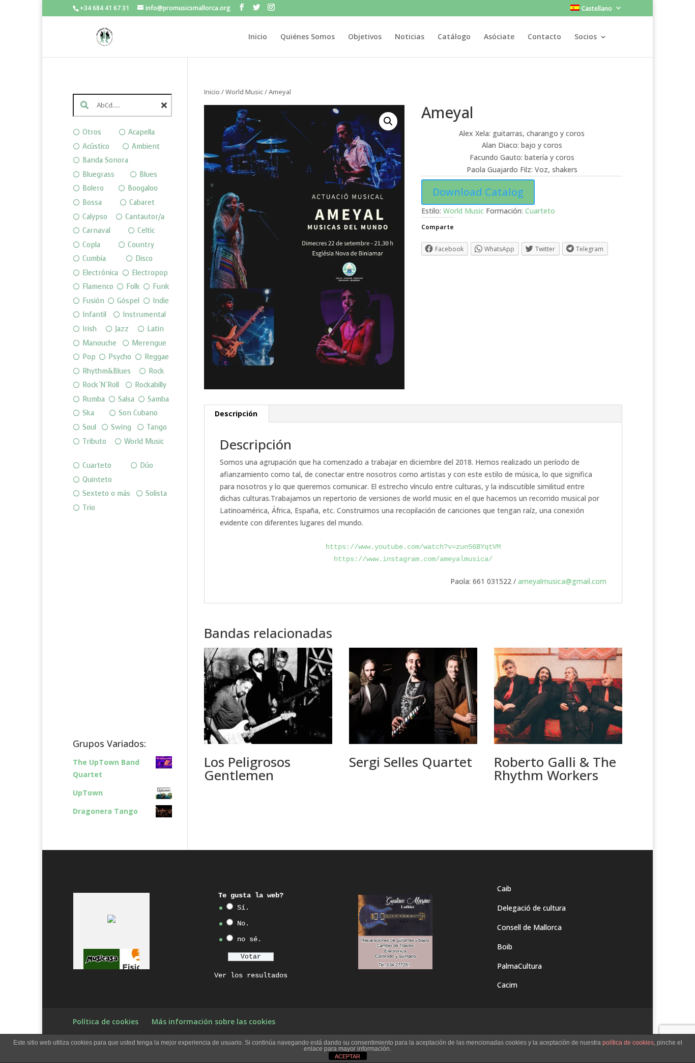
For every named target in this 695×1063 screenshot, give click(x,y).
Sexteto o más (106, 493)
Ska (88, 413)
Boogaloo (143, 188)
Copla (91, 245)
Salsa (126, 399)
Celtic (146, 230)
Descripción (236, 413)
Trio (88, 508)
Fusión (93, 301)
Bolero (93, 188)
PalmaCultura (519, 966)
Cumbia (94, 258)
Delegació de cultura (531, 908)
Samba (158, 399)
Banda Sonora (105, 160)
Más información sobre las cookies (213, 1021)
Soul (89, 427)
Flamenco (97, 286)
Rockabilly (150, 385)
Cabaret (142, 202)
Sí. (243, 907)
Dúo (146, 465)
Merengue (149, 343)
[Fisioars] (139, 959)
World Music (244, 91)
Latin (155, 329)
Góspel (128, 301)
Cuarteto (540, 211)
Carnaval (96, 230)
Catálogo (454, 37)
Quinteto (97, 480)
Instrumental (144, 315)
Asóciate (499, 37)
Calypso (94, 217)
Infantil (94, 315)
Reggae (156, 357)
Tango (157, 427)
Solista (156, 493)
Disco (144, 258)
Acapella (141, 132)
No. (243, 923)
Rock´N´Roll (100, 385)
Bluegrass (98, 174)
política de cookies (628, 1042)
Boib (504, 946)
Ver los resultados (250, 975)
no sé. (249, 939)
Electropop (150, 273)
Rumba (93, 399)
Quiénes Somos (307, 37)
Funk (161, 286)
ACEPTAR (347, 1056)
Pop (89, 357)
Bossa (92, 202)
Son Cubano (138, 413)
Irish (89, 329)
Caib (504, 888)
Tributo (94, 441)
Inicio (257, 37)
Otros (91, 132)
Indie (161, 301)
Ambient (146, 146)
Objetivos (365, 37)
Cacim (507, 985)
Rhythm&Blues (106, 371)
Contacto (544, 37)
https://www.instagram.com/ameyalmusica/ (413, 559)
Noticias (409, 37)
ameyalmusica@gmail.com (562, 581)
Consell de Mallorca (529, 927)
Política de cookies (105, 1021)
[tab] (236, 413)
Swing (121, 427)
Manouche (99, 343)
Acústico (95, 146)
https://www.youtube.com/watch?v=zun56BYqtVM (413, 547)
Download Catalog (478, 192)
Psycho (119, 357)
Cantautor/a (144, 217)
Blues (148, 174)
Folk (133, 286)
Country (141, 245)
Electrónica (100, 273)
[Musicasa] (101, 959)
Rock (156, 371)
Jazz (122, 329)
